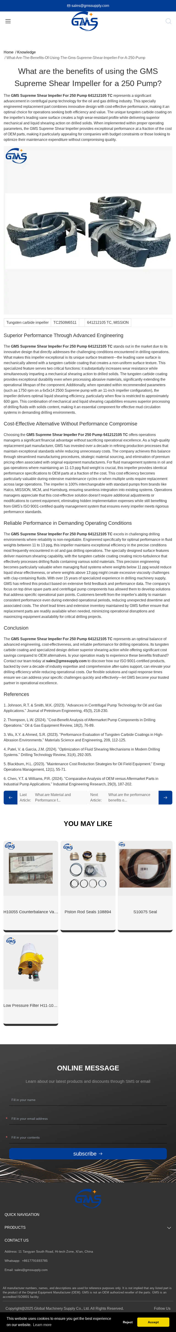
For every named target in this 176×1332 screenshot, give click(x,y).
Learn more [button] (42, 1325)
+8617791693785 (35, 1260)
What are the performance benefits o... (120, 797)
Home (9, 52)
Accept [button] (153, 1322)
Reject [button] (128, 1322)
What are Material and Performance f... (45, 797)
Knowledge (26, 52)
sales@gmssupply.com (90, 6)
